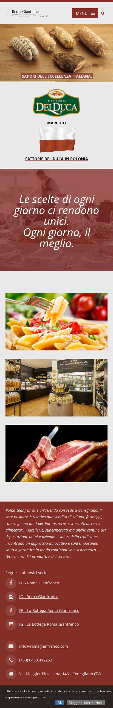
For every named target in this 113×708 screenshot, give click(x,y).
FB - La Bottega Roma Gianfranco (49, 610)
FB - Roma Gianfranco (39, 583)
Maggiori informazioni (86, 702)
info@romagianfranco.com (43, 646)
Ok (60, 702)
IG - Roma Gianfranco (38, 596)
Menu (81, 13)
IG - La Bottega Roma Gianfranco (49, 624)
